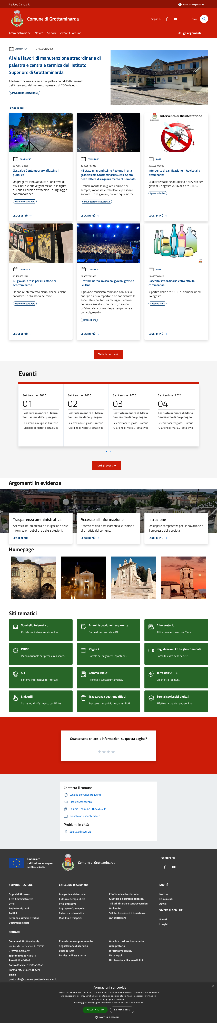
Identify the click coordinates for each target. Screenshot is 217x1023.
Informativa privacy (120, 951)
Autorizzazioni (117, 918)
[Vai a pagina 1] (106, 451)
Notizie (163, 894)
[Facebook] (165, 18)
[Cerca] (204, 19)
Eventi (163, 919)
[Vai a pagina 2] (110, 451)
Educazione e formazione (124, 894)
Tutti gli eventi (104, 465)
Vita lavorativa (67, 904)
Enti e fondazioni (19, 908)
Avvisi (158, 159)
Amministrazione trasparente (126, 941)
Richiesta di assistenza (72, 955)
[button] (108, 1017)
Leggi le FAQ (66, 951)
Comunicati (22, 49)
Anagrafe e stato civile (72, 894)
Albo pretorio (117, 946)
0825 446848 (22, 960)
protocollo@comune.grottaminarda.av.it (33, 979)
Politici (13, 913)
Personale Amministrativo (24, 918)
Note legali (115, 955)
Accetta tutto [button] (95, 1009)
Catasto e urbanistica (71, 913)
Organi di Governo (19, 894)
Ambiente (115, 908)
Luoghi (163, 924)
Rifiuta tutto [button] (122, 1009)
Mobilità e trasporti (70, 918)
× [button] (213, 986)
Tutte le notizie (106, 354)
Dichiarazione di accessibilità (126, 960)
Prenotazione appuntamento (76, 941)
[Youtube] (174, 18)
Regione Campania (19, 4)
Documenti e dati (19, 923)
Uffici (12, 904)
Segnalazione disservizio (73, 946)
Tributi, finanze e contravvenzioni (128, 903)
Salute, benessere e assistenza (127, 913)
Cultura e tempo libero (72, 899)
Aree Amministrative (21, 899)
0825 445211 (28, 955)
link (141, 1002)
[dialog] (108, 1002)
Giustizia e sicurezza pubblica (126, 899)
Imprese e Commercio (72, 908)
